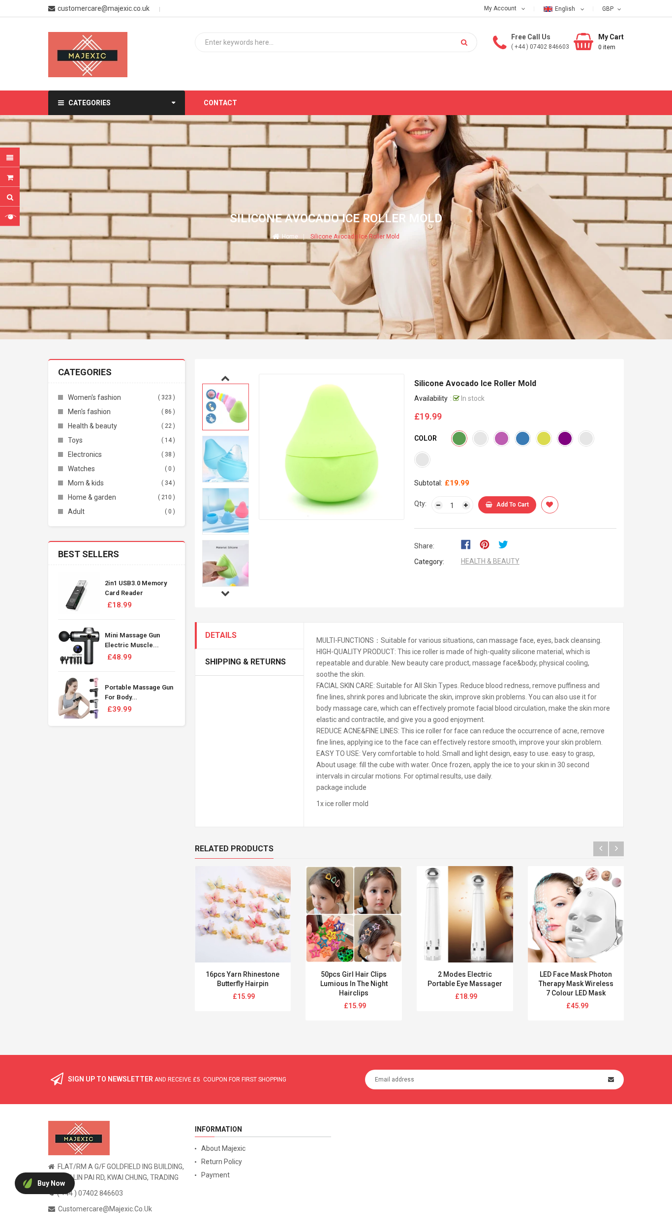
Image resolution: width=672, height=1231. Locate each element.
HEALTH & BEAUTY (490, 561)
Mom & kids (86, 483)
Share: (424, 546)
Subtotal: (428, 483)
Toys (75, 440)
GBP (608, 8)
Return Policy (221, 1162)
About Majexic (223, 1148)
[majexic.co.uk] (79, 1137)
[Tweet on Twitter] (505, 544)
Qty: (420, 504)
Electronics (85, 454)
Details (221, 635)
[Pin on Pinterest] (488, 544)
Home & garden (92, 497)
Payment (215, 1175)
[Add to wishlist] (549, 504)
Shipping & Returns (245, 661)
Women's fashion (94, 397)
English (566, 8)
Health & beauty (92, 426)
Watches (81, 469)
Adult (76, 511)
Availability (431, 398)
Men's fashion (89, 412)
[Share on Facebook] (469, 544)
